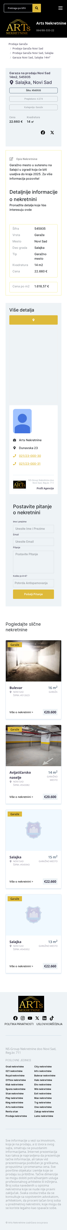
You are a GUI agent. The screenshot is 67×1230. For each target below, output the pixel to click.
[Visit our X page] (37, 1018)
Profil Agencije (45, 488)
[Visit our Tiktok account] (52, 1018)
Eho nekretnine (42, 1084)
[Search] (36, 8)
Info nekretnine (43, 1071)
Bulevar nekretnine (44, 1075)
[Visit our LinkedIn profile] (44, 1018)
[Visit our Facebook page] (15, 1018)
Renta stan (12, 1111)
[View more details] (33, 320)
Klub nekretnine (14, 1084)
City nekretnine (43, 1066)
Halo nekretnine (43, 1080)
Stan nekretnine (15, 1093)
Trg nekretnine (42, 1102)
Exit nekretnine (42, 1093)
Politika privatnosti (19, 1024)
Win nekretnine (42, 1089)
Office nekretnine (16, 1080)
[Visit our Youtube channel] (30, 1018)
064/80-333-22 (45, 30)
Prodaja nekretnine (16, 1116)
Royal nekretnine (15, 1075)
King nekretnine (14, 1102)
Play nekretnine (14, 1098)
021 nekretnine (14, 1071)
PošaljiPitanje (33, 594)
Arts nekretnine (14, 1107)
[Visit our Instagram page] (22, 1018)
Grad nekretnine (15, 1066)
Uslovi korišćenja (49, 1024)
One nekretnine (43, 1107)
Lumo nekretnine (43, 1116)
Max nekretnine (43, 1098)
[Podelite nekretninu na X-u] (53, 132)
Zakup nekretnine (44, 1111)
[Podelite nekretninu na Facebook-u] (43, 132)
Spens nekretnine (15, 1089)
